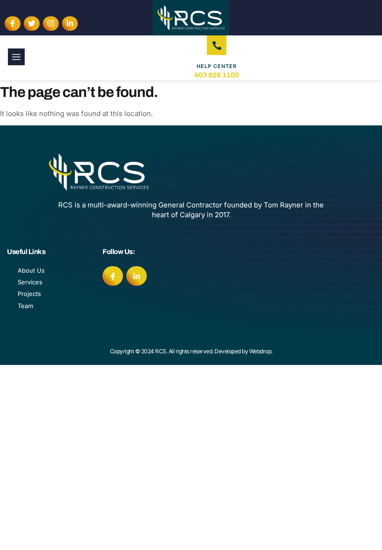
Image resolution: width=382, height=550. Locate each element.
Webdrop (260, 351)
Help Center (217, 66)
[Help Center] (216, 45)
